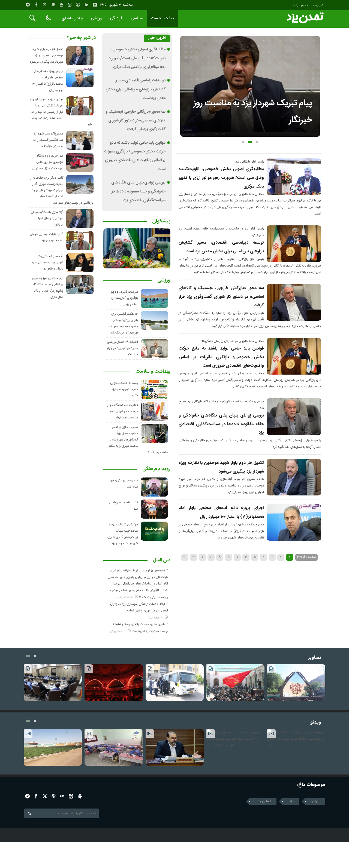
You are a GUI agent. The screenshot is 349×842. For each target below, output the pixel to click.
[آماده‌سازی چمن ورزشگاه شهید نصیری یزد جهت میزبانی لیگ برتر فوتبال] (53, 747)
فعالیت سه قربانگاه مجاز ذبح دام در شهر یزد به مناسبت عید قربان (122, 411)
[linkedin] (86, 5)
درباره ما (317, 5)
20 (193, 557)
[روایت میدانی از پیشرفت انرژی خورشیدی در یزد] (175, 682)
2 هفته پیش (126, 597)
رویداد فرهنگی (156, 469)
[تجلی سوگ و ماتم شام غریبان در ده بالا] (114, 682)
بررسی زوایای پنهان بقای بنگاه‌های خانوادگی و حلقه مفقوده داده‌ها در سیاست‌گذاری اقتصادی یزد (221, 424)
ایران (316, 801)
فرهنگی (116, 18)
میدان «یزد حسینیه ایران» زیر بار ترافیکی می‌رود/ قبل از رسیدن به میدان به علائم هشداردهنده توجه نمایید (61, 112)
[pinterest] (78, 5)
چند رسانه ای (72, 18)
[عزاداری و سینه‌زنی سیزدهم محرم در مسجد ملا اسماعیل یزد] (235, 682)
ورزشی (96, 18)
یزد (291, 801)
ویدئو (315, 723)
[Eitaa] (70, 5)
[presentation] (184, 77)
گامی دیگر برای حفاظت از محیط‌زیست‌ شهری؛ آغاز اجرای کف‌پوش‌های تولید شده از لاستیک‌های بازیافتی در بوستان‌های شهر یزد (62, 190)
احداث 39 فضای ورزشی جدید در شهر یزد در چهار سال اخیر (122, 348)
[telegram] (28, 5)
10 (211, 557)
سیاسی (137, 18)
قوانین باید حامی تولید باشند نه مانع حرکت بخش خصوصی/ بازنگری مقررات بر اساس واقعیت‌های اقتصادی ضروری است (221, 357)
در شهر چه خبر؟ (81, 38)
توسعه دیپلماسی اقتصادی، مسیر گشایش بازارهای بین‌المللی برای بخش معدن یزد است (136, 89)
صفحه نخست (162, 18)
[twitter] (45, 5)
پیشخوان (161, 221)
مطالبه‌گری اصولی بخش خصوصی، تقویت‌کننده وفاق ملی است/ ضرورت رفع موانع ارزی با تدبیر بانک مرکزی (221, 178)
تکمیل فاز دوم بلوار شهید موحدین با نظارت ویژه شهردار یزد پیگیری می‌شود (46, 56)
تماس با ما (300, 5)
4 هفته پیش (118, 631)
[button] (243, 141)
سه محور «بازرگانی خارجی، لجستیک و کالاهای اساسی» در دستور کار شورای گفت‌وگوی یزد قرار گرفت (221, 296)
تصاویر (314, 658)
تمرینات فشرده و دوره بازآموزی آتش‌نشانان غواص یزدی (124, 298)
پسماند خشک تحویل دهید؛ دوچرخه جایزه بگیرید (124, 389)
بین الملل (161, 560)
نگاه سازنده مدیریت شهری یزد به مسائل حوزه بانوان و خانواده (47, 262)
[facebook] (36, 5)
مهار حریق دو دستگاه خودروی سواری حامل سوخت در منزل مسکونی (47, 162)
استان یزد (263, 801)
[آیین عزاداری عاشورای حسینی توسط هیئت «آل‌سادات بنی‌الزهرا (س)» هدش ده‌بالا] (296, 682)
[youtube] (61, 5)
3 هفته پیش (155, 617)
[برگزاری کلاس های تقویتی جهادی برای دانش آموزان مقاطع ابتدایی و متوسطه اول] (114, 747)
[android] (79, 796)
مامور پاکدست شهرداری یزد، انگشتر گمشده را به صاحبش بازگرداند (48, 140)
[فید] (95, 5)
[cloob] (62, 796)
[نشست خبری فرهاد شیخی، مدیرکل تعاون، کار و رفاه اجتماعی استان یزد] (175, 747)
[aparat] (53, 5)
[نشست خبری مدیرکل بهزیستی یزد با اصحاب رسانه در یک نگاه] (53, 682)
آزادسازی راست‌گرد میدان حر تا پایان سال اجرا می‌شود (47, 218)
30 (184, 557)
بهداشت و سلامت (153, 371)
